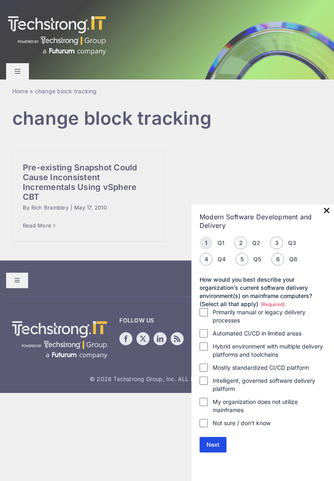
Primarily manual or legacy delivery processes (259, 316)
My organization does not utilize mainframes (255, 405)
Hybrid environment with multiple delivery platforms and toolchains (268, 350)
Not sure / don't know (241, 422)
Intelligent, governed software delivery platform (264, 384)
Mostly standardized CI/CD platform (261, 367)
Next (213, 444)
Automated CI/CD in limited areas (257, 333)
